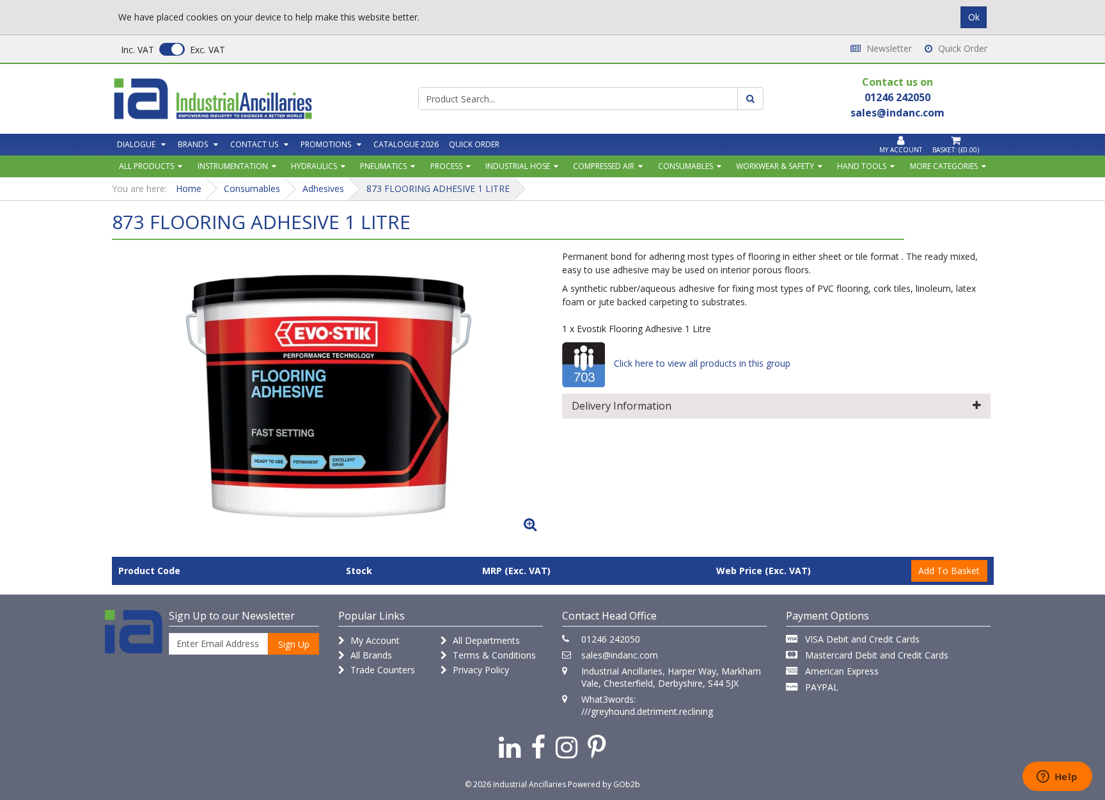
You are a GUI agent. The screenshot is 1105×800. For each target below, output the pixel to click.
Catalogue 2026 (406, 144)
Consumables (685, 166)
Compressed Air (603, 166)
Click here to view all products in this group (700, 363)
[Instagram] (567, 746)
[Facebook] (538, 746)
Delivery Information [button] (621, 406)
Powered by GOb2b (604, 784)
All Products (146, 166)
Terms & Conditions (493, 655)
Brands (193, 144)
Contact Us (254, 144)
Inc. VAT (137, 50)
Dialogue (136, 144)
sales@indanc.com (619, 655)
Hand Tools (861, 166)
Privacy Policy (479, 670)
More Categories (944, 166)
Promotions (326, 144)
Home (188, 188)
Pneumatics (383, 166)
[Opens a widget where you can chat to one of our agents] (1057, 778)
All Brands (370, 655)
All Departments (485, 640)
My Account (374, 640)
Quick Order (961, 48)
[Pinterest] (597, 746)
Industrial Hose (517, 166)
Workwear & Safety (775, 166)
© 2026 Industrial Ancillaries (515, 784)
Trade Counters (381, 670)
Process (446, 166)
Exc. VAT (207, 50)
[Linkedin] (510, 746)
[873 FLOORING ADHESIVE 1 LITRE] (328, 394)
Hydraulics (314, 166)
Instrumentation (233, 166)
